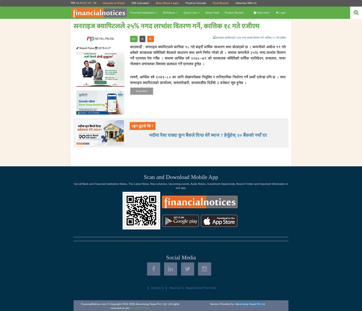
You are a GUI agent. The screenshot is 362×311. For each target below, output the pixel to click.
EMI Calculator (140, 3)
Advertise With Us (246, 3)
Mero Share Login (167, 3)
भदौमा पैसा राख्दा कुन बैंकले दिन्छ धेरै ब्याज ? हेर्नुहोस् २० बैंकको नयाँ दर (208, 135)
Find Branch (221, 3)
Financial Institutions (142, 12)
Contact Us (157, 287)
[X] (187, 269)
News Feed (212, 12)
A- (150, 38)
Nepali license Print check (201, 287)
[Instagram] (204, 269)
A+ (134, 38)
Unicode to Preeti (114, 3)
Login (282, 12)
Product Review (234, 12)
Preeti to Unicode (196, 3)
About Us (174, 287)
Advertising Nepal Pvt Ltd (250, 304)
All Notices (169, 12)
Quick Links (190, 12)
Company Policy (140, 307)
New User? (263, 12)
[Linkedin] (170, 269)
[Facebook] (153, 269)
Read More (141, 91)
